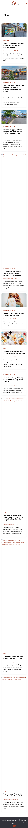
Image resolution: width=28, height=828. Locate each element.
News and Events (10, 82)
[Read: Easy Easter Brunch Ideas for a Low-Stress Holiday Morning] (14, 338)
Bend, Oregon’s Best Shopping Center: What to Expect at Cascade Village (13, 45)
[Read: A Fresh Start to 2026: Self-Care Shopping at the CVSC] (14, 594)
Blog (4, 40)
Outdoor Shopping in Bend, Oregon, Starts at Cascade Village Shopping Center (12, 131)
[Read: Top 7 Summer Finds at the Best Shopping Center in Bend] (14, 732)
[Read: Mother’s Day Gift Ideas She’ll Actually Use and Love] (14, 300)
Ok (14, 825)
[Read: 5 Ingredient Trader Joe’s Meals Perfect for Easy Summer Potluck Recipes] (14, 209)
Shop (7, 40)
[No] (26, 822)
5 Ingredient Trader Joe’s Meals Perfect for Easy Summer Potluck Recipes (12, 273)
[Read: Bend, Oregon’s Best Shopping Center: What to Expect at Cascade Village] (14, 30)
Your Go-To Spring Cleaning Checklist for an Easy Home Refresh (13, 379)
